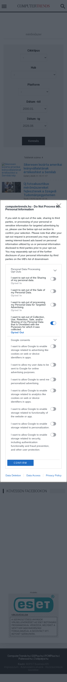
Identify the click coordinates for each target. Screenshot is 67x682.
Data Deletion (13, 475)
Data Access (33, 475)
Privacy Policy (53, 475)
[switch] (53, 279)
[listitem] (33, 270)
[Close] (60, 206)
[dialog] (33, 341)
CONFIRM (20, 463)
